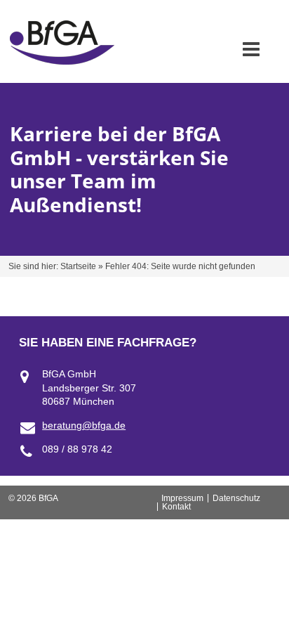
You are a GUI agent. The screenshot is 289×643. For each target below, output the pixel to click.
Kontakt (176, 507)
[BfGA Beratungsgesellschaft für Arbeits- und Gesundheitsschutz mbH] (62, 61)
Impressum (182, 498)
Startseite (78, 266)
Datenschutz (236, 498)
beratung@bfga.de (84, 425)
